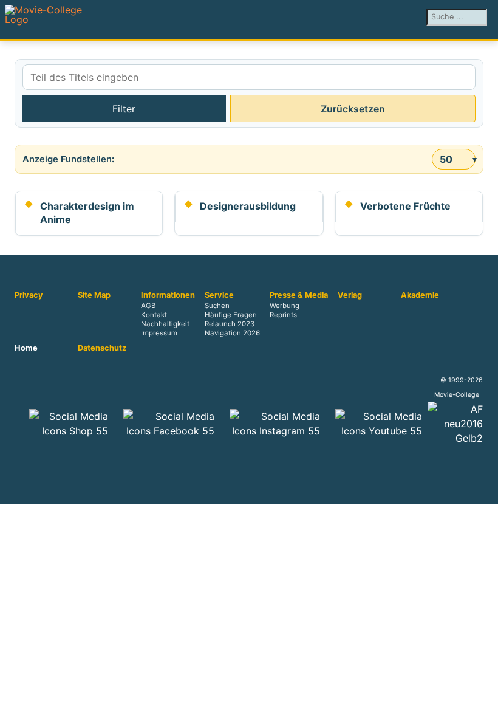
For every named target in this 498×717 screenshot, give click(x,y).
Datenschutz (102, 348)
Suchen (217, 306)
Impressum (159, 333)
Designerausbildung (248, 206)
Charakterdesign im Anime (87, 212)
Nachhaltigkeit (165, 324)
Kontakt (154, 315)
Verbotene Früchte (405, 206)
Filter (123, 109)
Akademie (420, 295)
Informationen (168, 295)
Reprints (283, 315)
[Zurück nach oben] (482, 701)
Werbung (284, 306)
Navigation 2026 (232, 333)
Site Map (94, 295)
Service (219, 295)
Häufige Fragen (231, 315)
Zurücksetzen (353, 109)
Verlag (350, 295)
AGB (148, 306)
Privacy (29, 295)
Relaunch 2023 (229, 324)
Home (26, 348)
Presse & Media (299, 295)
